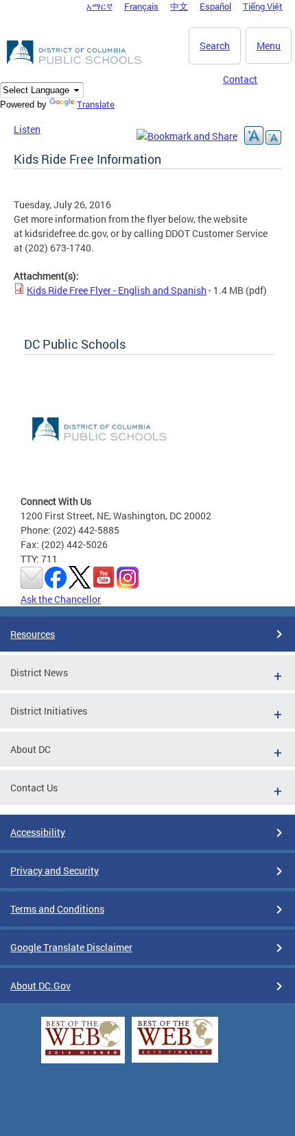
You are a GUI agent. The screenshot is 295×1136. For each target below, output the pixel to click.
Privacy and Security (54, 870)
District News (39, 672)
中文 (179, 6)
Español (215, 6)
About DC (30, 749)
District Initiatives (48, 710)
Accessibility (37, 832)
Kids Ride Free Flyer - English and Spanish (116, 290)
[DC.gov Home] (75, 61)
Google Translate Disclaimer (71, 947)
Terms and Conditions (57, 908)
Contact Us (34, 787)
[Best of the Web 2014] (83, 1055)
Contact (240, 79)
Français (141, 6)
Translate (96, 104)
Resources (32, 634)
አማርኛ (99, 6)
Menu (269, 45)
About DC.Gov (40, 985)
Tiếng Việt (263, 6)
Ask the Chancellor (61, 599)
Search (215, 45)
